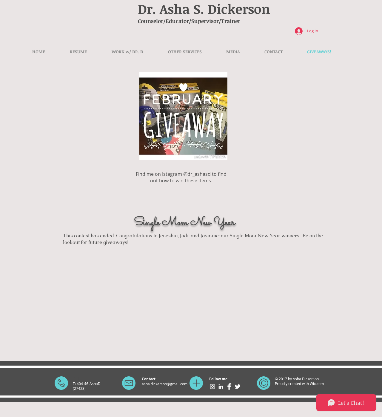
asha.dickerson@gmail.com (164, 383)
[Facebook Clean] (229, 386)
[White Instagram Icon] (212, 386)
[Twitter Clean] (237, 386)
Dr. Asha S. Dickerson (204, 8)
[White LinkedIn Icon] (221, 386)
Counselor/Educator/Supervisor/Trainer (189, 21)
